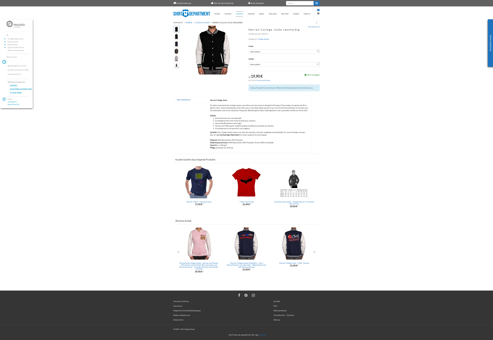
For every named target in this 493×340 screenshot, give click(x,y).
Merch (307, 14)
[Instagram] (253, 295)
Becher (284, 14)
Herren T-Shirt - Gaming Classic (199, 202)
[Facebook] (239, 295)
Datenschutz (178, 320)
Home (217, 14)
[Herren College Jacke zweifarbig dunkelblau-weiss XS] (316, 23)
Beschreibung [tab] (184, 100)
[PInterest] (246, 295)
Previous (178, 252)
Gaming (13, 85)
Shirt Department (314, 27)
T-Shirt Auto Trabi (247, 202)
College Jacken (202, 23)
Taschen (273, 14)
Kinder (251, 14)
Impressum (177, 306)
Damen (228, 14)
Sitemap (276, 320)
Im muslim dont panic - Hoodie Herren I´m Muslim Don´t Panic (294, 203)
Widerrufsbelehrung (181, 315)
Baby (261, 14)
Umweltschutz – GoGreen (283, 315)
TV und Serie (15, 93)
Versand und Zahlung (263, 80)
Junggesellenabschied (19, 89)
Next (314, 252)
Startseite (178, 23)
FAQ (275, 306)
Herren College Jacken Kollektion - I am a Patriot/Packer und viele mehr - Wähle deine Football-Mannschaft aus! (247, 265)
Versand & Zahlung (180, 301)
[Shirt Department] (191, 13)
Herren (239, 14)
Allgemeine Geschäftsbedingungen (187, 310)
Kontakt (276, 301)
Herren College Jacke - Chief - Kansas (294, 263)
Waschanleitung (279, 310)
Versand (262, 335)
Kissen (296, 14)
